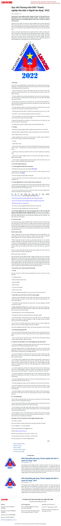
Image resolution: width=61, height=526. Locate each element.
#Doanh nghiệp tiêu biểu (19, 443)
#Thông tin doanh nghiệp (19, 449)
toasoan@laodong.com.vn (10, 519)
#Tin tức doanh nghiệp (18, 451)
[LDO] (10, 463)
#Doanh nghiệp (16, 447)
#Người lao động (17, 445)
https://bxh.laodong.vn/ (17, 195)
